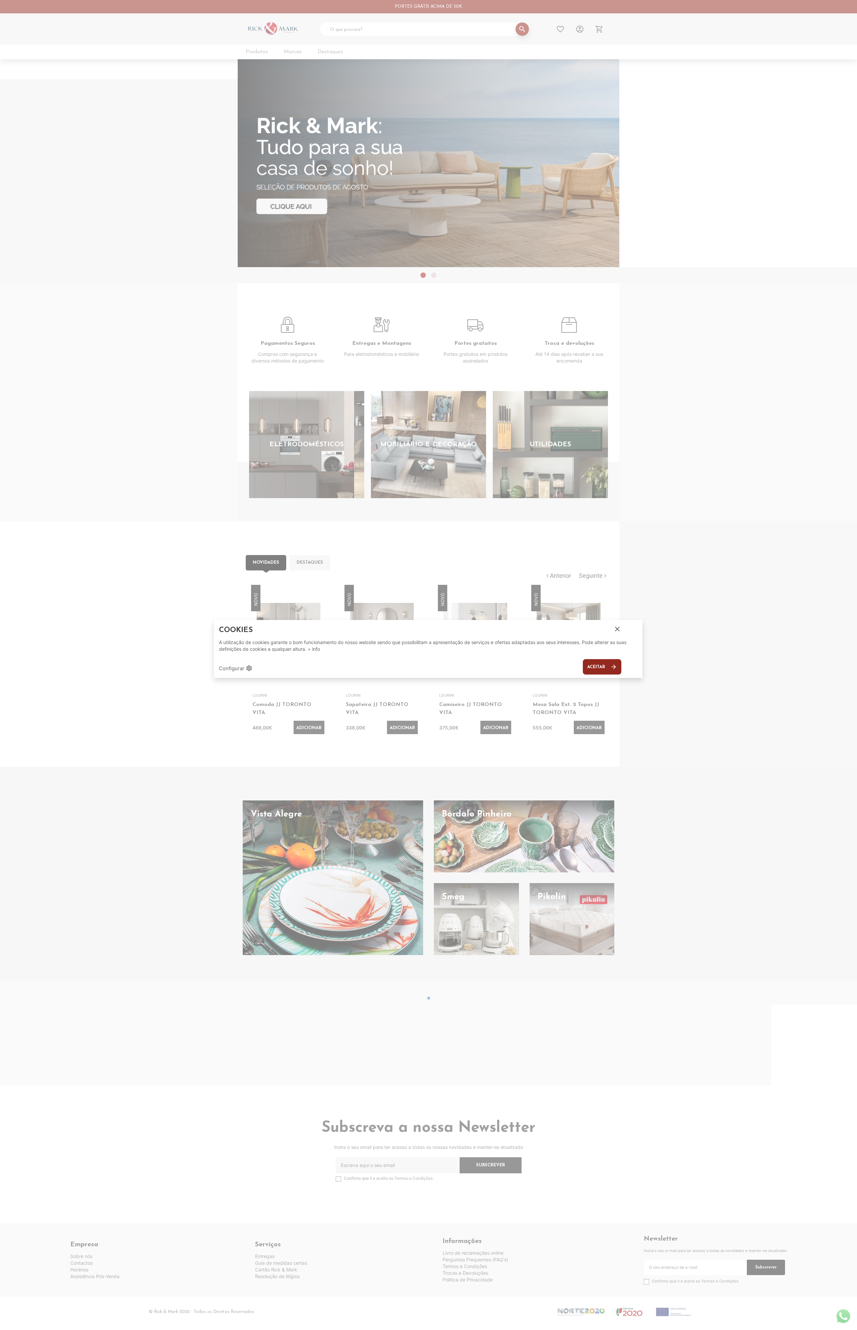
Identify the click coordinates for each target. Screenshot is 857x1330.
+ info (314, 649)
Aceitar (602, 666)
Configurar (235, 668)
